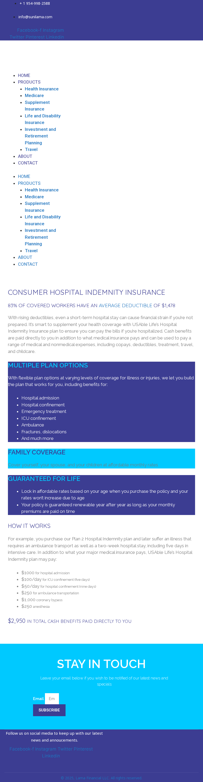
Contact (28, 162)
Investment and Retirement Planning (40, 136)
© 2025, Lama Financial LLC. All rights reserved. (101, 777)
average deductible (125, 305)
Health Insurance (42, 88)
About (25, 156)
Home (24, 75)
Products (29, 82)
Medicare (34, 95)
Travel (31, 149)
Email (39, 698)
